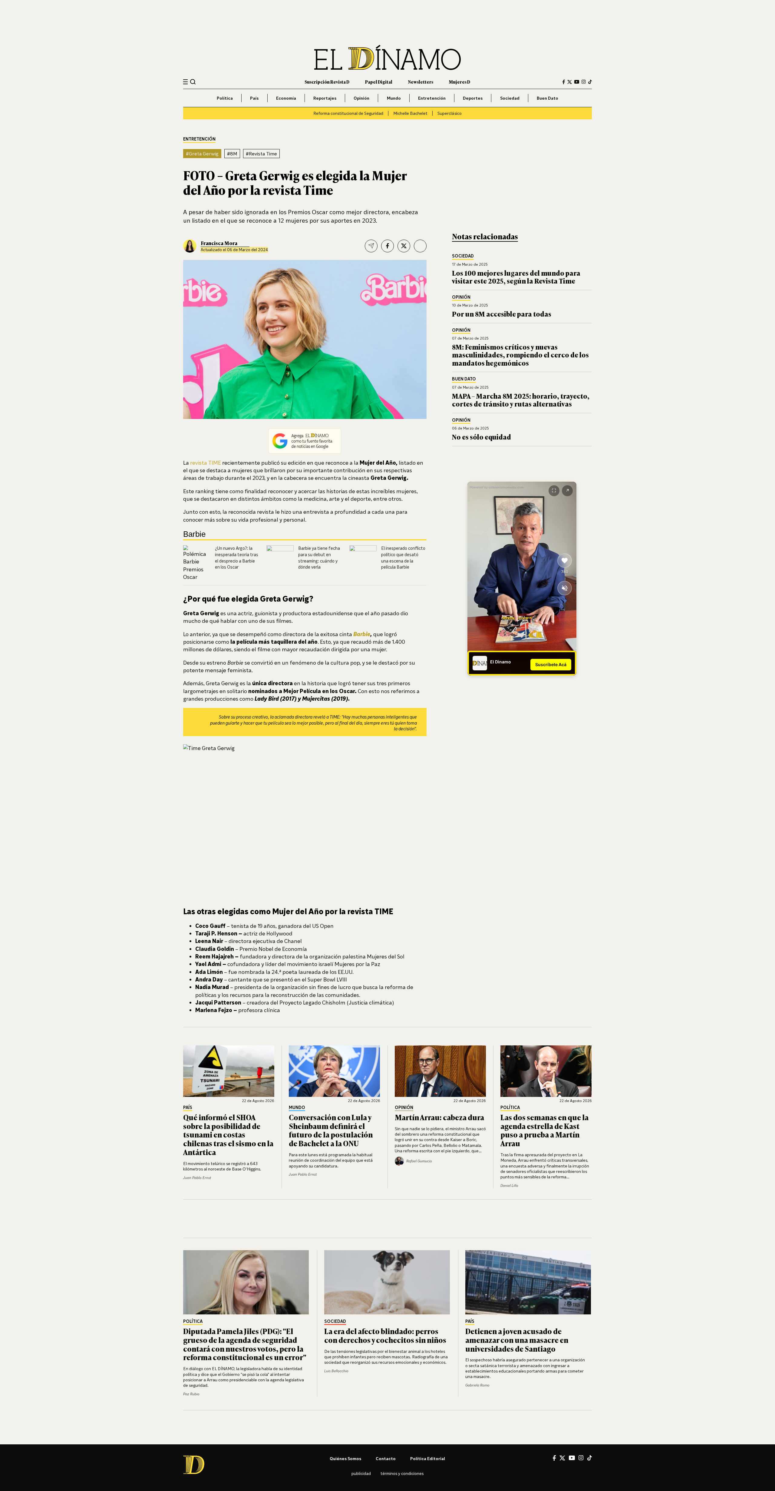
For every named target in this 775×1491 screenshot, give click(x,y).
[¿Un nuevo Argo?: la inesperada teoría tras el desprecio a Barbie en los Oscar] (196, 563)
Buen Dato (547, 98)
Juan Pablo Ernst (197, 1177)
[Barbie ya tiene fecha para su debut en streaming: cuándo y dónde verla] (280, 559)
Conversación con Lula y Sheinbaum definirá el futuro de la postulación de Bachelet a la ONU (331, 1130)
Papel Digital (378, 81)
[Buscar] (193, 81)
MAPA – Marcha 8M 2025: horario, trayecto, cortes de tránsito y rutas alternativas (520, 400)
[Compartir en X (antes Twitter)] (403, 246)
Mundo (394, 98)
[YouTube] (576, 82)
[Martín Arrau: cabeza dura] (440, 1071)
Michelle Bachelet (410, 113)
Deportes (473, 98)
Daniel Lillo (509, 1185)
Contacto (386, 1458)
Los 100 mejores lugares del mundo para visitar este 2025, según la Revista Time (516, 277)
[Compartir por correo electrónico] (371, 246)
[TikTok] (590, 82)
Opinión (361, 98)
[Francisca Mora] (189, 246)
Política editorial (427, 1458)
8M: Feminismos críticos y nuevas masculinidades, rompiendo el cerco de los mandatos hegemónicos (520, 355)
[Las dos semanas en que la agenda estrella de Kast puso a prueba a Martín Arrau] (546, 1071)
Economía (286, 98)
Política (225, 98)
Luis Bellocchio (336, 1371)
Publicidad (361, 1473)
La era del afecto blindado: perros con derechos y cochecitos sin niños (385, 1335)
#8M (232, 154)
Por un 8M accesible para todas (501, 314)
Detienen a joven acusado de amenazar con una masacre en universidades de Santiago (516, 1340)
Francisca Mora (219, 243)
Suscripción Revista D (327, 81)
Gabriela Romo (477, 1385)
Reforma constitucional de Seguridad (348, 113)
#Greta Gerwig (202, 154)
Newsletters (420, 81)
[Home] (387, 57)
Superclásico (449, 113)
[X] (562, 1458)
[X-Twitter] (569, 82)
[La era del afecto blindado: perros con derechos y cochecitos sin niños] (387, 1282)
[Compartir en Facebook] (387, 246)
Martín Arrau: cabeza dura (439, 1117)
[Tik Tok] (589, 1458)
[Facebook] (563, 82)
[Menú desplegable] (185, 82)
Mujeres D (459, 81)
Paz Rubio (191, 1394)
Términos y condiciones (402, 1473)
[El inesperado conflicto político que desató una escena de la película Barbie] (363, 559)
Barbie (361, 634)
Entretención (432, 98)
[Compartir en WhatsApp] (420, 246)
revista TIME (205, 462)
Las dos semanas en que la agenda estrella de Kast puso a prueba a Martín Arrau (544, 1130)
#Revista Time (261, 154)
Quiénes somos (345, 1458)
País (254, 98)
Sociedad (509, 98)
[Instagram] (584, 82)
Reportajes (324, 98)
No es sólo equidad (481, 437)
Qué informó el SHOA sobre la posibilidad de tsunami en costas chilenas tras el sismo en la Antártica (228, 1134)
